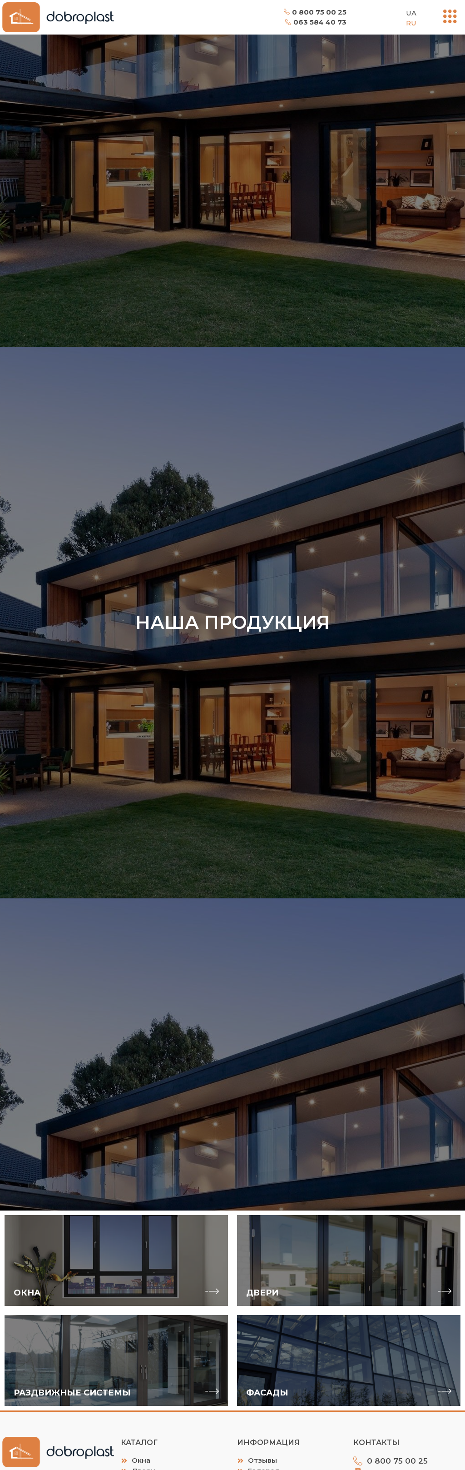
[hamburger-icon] (450, 17)
